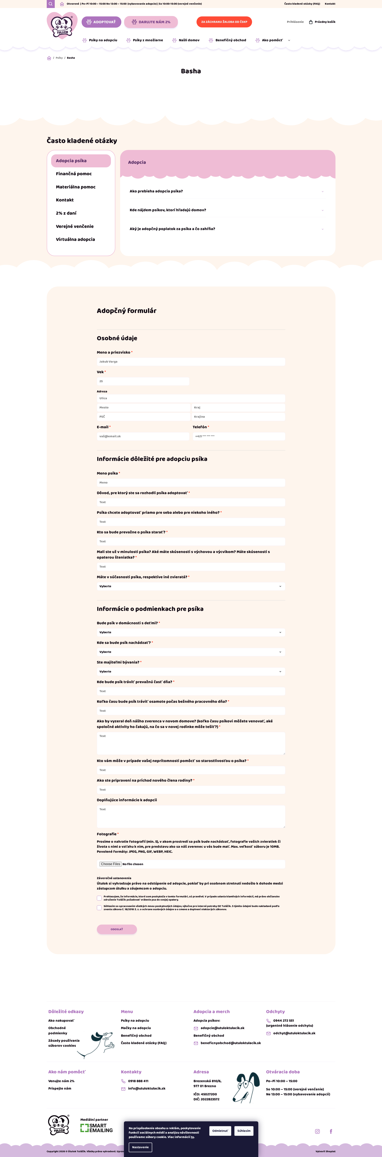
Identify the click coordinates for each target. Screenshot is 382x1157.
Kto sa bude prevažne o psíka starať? (131, 532)
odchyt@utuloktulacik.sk (294, 1033)
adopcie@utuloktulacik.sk (222, 1028)
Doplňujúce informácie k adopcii (127, 800)
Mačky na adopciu (136, 1028)
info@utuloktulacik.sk (146, 1088)
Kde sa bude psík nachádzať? (124, 642)
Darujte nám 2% (154, 22)
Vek (100, 372)
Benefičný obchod (136, 1035)
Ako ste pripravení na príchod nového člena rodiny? (144, 780)
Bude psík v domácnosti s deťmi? (127, 623)
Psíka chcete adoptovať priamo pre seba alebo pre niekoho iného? (158, 512)
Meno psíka (107, 473)
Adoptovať (104, 22)
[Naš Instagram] (317, 1131)
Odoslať (117, 929)
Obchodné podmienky (57, 1031)
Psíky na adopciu (135, 1020)
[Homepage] (59, 1125)
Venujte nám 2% (61, 1081)
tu (192, 1137)
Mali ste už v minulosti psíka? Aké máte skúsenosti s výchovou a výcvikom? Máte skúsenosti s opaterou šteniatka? (183, 554)
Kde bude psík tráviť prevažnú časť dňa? (134, 682)
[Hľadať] (51, 4)
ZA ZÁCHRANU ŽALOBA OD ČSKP (224, 21)
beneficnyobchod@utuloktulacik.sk (231, 1043)
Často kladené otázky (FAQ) (302, 4)
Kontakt (330, 4)
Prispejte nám (59, 1088)
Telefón (200, 427)
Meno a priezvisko (113, 352)
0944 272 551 (283, 1020)
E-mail (102, 427)
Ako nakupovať (61, 1020)
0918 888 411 (138, 1081)
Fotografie (107, 834)
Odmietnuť (220, 1130)
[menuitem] (101, 40)
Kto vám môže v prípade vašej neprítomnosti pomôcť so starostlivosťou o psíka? (171, 761)
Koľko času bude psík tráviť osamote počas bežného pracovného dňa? (162, 701)
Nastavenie (140, 1147)
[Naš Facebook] (331, 1131)
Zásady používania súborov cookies (64, 1043)
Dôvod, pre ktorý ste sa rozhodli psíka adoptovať (142, 493)
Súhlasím (243, 1130)
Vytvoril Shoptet (325, 1151)
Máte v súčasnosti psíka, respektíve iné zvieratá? (142, 577)
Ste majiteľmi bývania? (118, 662)
